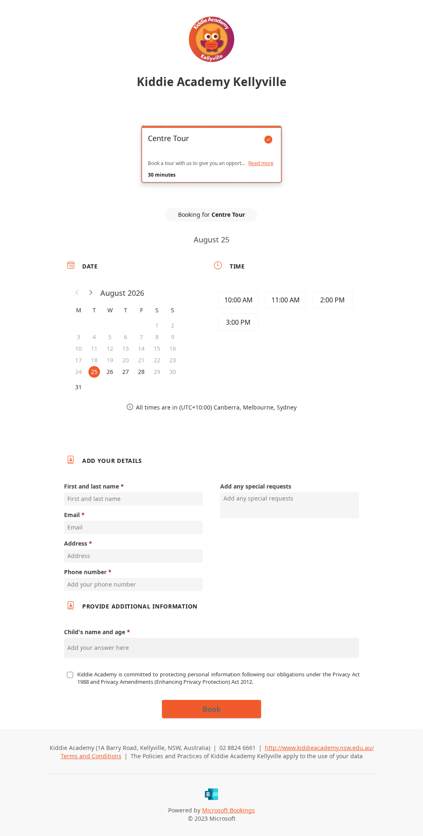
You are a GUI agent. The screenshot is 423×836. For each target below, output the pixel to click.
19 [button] (110, 360)
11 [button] (94, 348)
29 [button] (157, 372)
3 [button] (78, 337)
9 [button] (172, 337)
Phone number (85, 572)
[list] (211, 161)
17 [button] (78, 360)
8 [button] (157, 337)
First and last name (91, 486)
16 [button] (172, 348)
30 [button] (172, 372)
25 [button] (94, 372)
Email (72, 515)
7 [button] (141, 337)
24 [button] (78, 372)
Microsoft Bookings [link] (228, 810)
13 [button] (125, 348)
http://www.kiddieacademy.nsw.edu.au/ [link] (319, 748)
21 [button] (141, 360)
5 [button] (110, 337)
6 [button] (125, 337)
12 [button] (110, 348)
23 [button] (172, 360)
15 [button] (157, 348)
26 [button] (110, 372)
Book (211, 709)
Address (75, 543)
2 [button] (172, 325)
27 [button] (125, 372)
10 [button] (78, 348)
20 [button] (125, 360)
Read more (260, 163)
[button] (77, 293)
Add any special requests (255, 486)
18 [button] (94, 360)
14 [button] (141, 348)
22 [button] (157, 360)
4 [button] (94, 337)
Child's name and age (94, 632)
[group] (285, 312)
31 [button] (78, 387)
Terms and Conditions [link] (91, 756)
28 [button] (141, 372)
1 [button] (157, 325)
